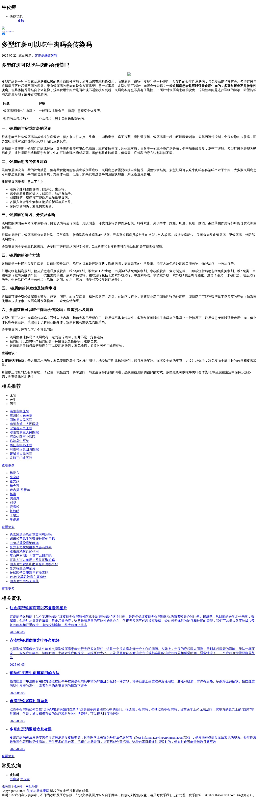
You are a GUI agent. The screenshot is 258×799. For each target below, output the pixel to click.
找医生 (18, 786)
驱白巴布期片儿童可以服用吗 (31, 555)
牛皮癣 (10, 31)
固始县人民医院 (21, 419)
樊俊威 (14, 519)
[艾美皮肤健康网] (3, 28)
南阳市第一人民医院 (24, 424)
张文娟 (14, 481)
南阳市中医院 (19, 411)
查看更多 (8, 465)
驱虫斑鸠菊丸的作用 (24, 551)
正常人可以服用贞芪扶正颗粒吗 (32, 560)
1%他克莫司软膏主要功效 (28, 577)
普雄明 (14, 511)
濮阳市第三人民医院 (24, 432)
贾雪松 (14, 506)
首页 (6, 31)
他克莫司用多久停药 (24, 581)
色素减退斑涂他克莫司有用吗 (31, 534)
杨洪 (13, 494)
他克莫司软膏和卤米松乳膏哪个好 (34, 564)
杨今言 (14, 485)
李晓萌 (14, 477)
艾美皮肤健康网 (45, 55)
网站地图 (31, 786)
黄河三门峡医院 (21, 458)
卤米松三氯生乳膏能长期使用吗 (32, 538)
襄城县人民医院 (21, 453)
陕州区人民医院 (21, 415)
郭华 (13, 502)
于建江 (14, 515)
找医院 (6, 786)
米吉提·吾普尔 (20, 490)
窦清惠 (14, 498)
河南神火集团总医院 (24, 449)
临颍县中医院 (19, 441)
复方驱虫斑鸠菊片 (22, 568)
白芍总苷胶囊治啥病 (24, 543)
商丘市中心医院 (21, 445)
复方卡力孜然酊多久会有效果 (31, 547)
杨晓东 (14, 473)
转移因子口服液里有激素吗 (29, 572)
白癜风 (14, 779)
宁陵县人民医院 (21, 428)
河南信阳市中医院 (22, 436)
